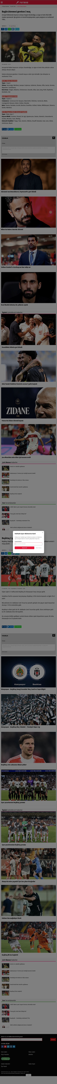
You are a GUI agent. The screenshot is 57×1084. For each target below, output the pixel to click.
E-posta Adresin (18, 541)
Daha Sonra (38, 547)
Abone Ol (24, 547)
